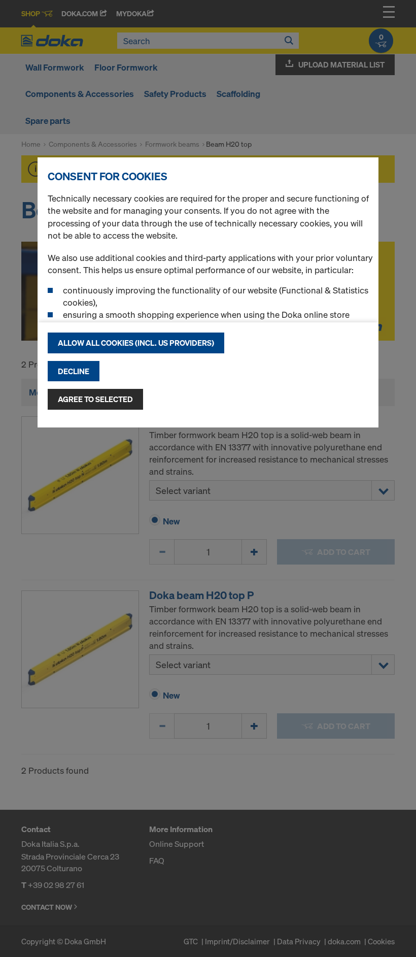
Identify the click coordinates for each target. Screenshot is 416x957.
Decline (73, 371)
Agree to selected (95, 399)
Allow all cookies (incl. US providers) (136, 343)
